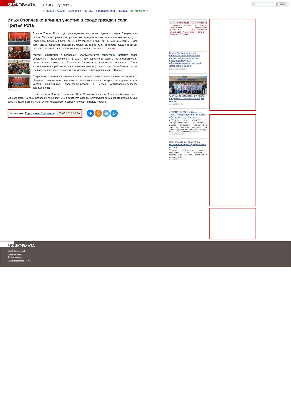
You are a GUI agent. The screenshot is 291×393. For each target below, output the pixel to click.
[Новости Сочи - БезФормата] (18, 4)
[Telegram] (106, 113)
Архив (61, 10)
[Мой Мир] (114, 113)
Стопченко (110, 48)
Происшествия (105, 10)
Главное (48, 10)
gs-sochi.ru (17, 90)
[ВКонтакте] (90, 113)
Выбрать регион (15, 257)
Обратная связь (15, 255)
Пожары (123, 10)
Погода (88, 10)
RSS (29, 261)
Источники (74, 10)
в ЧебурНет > (139, 10)
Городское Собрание (39, 113)
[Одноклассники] (98, 113)
